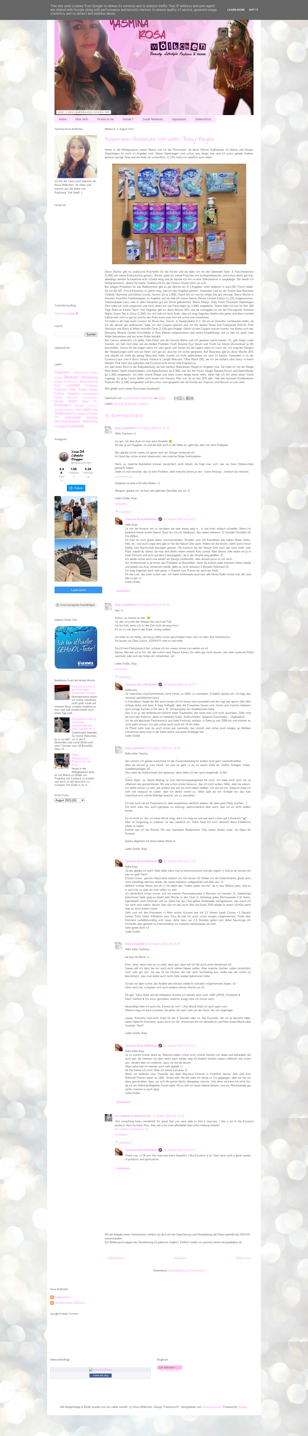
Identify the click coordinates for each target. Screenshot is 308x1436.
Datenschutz (203, 119)
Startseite (180, 1258)
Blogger (242, 1407)
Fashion (60, 389)
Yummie (142, 403)
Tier (73, 413)
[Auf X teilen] (184, 398)
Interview (72, 397)
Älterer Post (243, 1258)
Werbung (92, 417)
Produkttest (62, 405)
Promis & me (105, 119)
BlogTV (75, 382)
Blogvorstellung (88, 381)
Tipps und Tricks (87, 413)
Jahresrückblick (90, 398)
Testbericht (62, 413)
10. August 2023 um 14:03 (179, 519)
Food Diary (88, 389)
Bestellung (89, 377)
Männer (58, 401)
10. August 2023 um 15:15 (154, 604)
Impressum (179, 119)
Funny (59, 393)
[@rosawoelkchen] (64, 457)
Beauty (118, 403)
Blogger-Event (62, 381)
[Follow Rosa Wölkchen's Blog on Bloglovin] (169, 1370)
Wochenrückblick (67, 421)
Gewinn (73, 393)
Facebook (91, 385)
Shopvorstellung (63, 409)
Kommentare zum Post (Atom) (186, 1270)
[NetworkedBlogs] (100, 1369)
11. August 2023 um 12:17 (179, 1045)
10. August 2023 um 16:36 (164, 748)
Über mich (81, 119)
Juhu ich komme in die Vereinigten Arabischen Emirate (84, 690)
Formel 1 (128, 119)
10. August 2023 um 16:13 (179, 684)
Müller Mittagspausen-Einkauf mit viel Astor (81, 759)
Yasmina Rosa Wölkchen (141, 519)
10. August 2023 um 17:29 (179, 861)
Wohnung (130, 403)
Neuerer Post (116, 1258)
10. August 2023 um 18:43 (164, 943)
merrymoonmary (211, 1407)
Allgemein (62, 372)
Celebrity (73, 385)
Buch (57, 385)
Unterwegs (73, 417)
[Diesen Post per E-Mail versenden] (176, 398)
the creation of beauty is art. (133, 1115)
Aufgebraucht (80, 372)
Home (62, 119)
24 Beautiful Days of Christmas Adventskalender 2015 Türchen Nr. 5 (84, 723)
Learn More (236, 9)
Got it (253, 9)
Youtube (60, 426)
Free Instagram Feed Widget (77, 605)
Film (73, 389)
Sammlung (92, 405)
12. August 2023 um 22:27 (179, 1150)
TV (56, 417)
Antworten (121, 503)
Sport (87, 409)
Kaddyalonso (62, 1297)
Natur (85, 401)
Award (58, 377)
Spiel (78, 409)
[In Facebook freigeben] (188, 398)
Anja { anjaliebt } (125, 428)
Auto (94, 372)
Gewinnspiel (90, 393)
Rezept (79, 405)
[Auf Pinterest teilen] (192, 398)
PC (95, 401)
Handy (58, 397)
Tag (95, 409)
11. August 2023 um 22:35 (168, 1115)
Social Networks (153, 119)
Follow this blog (100, 1375)
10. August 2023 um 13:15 (154, 428)
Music (73, 401)
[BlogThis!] (180, 398)
